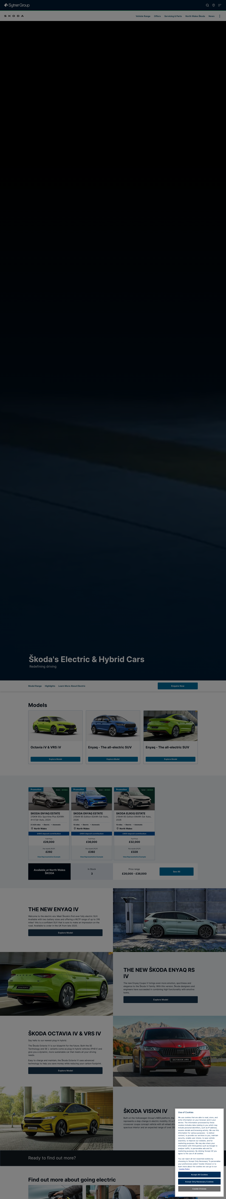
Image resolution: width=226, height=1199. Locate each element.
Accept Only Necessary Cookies (199, 1182)
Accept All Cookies (199, 1175)
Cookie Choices (199, 1189)
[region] (199, 1152)
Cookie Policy (184, 1169)
